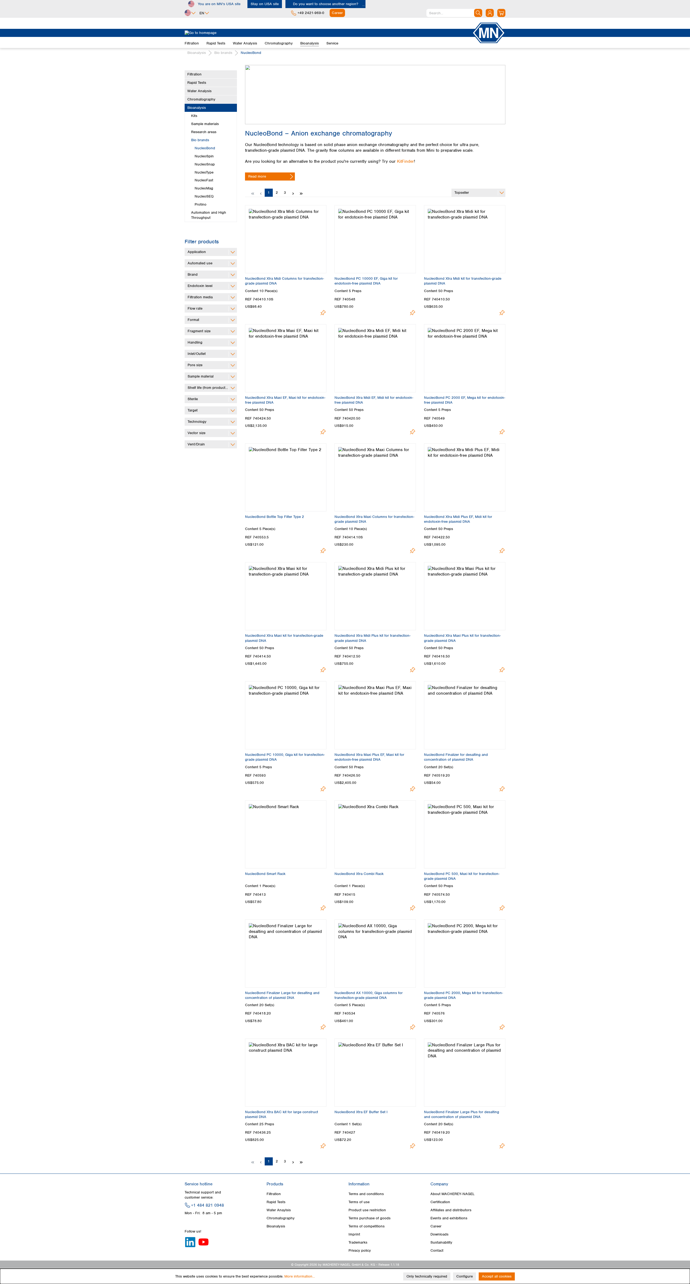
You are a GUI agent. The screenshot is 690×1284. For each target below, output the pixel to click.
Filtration (194, 74)
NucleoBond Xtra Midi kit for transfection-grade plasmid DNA (462, 281)
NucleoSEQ (204, 196)
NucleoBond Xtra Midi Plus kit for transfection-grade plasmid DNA (372, 638)
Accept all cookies (497, 1276)
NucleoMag (204, 188)
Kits (194, 115)
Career (435, 1226)
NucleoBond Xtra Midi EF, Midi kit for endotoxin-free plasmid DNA (373, 400)
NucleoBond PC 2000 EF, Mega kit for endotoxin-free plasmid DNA (464, 400)
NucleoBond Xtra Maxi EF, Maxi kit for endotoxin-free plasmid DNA (285, 400)
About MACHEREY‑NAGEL (452, 1194)
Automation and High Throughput (208, 215)
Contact (436, 1250)
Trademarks (358, 1242)
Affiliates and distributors (450, 1210)
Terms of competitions (367, 1226)
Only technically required (426, 1276)
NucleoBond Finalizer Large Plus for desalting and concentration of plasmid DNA (461, 1114)
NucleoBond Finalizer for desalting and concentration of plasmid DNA (456, 757)
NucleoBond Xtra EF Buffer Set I (361, 1112)
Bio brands (200, 140)
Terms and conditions (366, 1194)
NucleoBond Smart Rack (265, 873)
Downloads (439, 1234)
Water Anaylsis (279, 1210)
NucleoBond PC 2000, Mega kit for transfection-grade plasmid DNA (463, 995)
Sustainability (441, 1242)
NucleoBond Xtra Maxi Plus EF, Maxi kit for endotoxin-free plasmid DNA (369, 757)
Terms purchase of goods (370, 1218)
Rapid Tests (196, 82)
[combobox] (454, 13)
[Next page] (293, 193)
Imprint (354, 1234)
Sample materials (205, 124)
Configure (464, 1276)
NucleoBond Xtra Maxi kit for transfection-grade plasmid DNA (284, 638)
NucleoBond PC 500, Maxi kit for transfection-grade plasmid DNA (461, 876)
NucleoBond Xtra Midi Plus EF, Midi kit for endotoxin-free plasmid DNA (458, 519)
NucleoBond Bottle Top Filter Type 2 (274, 516)
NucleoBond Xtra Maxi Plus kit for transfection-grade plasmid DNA (462, 638)
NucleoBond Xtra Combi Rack (359, 873)
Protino (200, 204)
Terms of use (359, 1202)
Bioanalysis (196, 107)
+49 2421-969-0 (311, 13)
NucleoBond (205, 148)
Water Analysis (199, 91)
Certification (440, 1202)
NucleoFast (204, 180)
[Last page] (301, 193)
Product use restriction (367, 1210)
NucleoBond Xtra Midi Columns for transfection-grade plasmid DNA (284, 281)
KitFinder (405, 161)
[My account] (490, 13)
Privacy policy (360, 1250)
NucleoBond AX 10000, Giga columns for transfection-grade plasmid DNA (368, 995)
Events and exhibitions (448, 1218)
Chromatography (201, 99)
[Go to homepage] (328, 32)
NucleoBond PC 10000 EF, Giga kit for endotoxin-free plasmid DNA (366, 281)
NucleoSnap (205, 164)
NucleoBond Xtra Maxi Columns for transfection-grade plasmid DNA (374, 519)
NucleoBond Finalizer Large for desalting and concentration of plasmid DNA (282, 995)
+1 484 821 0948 (207, 1205)
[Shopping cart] (501, 13)
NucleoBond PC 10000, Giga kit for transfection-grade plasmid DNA (285, 757)
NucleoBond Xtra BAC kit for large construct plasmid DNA (281, 1114)
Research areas (203, 132)
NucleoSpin (204, 156)
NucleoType (204, 172)
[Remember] (323, 312)
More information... (299, 1276)
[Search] (478, 13)
